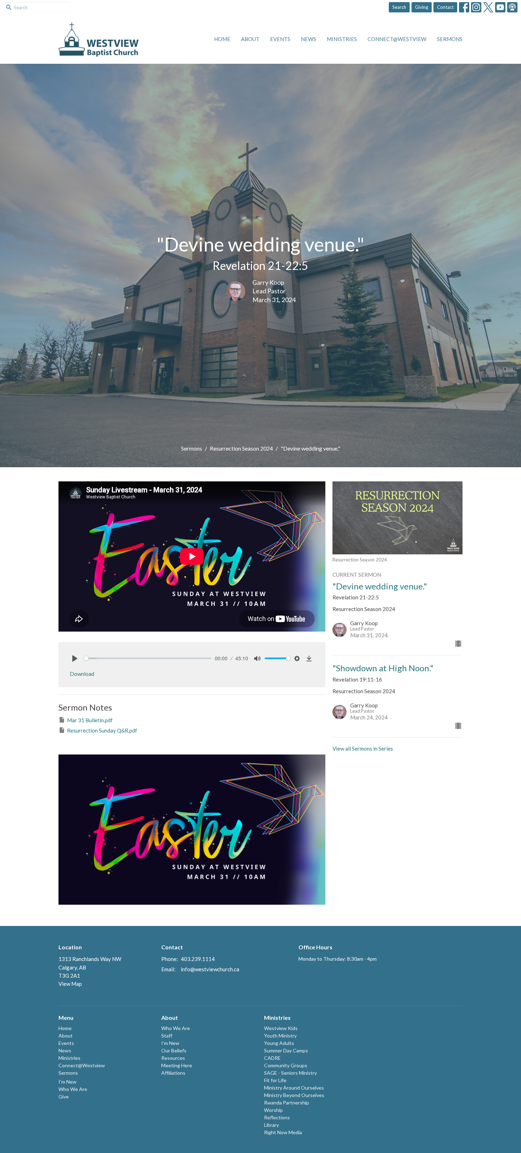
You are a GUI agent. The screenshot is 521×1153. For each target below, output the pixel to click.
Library (271, 1125)
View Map (70, 983)
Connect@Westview (397, 39)
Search (399, 7)
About (250, 39)
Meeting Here (176, 1065)
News (308, 39)
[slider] (147, 658)
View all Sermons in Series (362, 748)
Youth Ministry (280, 1036)
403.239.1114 (198, 959)
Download (82, 674)
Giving (421, 7)
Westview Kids (281, 1028)
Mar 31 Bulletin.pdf (90, 720)
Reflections (277, 1117)
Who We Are (72, 1089)
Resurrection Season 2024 (241, 448)
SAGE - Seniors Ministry (290, 1073)
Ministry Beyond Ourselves (294, 1095)
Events (280, 39)
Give (63, 1096)
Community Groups (285, 1065)
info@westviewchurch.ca (210, 969)
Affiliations (173, 1073)
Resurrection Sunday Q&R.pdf (102, 730)
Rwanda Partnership (286, 1103)
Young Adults (279, 1043)
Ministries (342, 39)
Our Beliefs (173, 1050)
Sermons (450, 39)
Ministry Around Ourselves (294, 1088)
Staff (166, 1036)
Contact (445, 7)
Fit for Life (275, 1080)
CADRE (272, 1058)
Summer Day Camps (286, 1050)
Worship (273, 1110)
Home (222, 39)
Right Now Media (283, 1132)
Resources (173, 1058)
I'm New (67, 1082)
